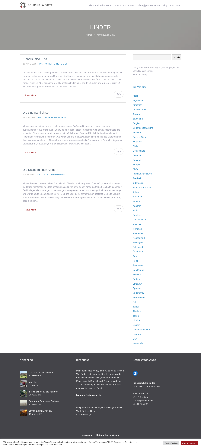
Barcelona (138, 119)
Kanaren (137, 206)
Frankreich (138, 178)
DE (172, 5)
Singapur (137, 284)
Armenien (137, 105)
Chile (135, 146)
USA (135, 339)
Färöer (136, 169)
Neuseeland (139, 238)
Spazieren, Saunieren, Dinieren (44, 401)
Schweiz (137, 274)
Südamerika (139, 293)
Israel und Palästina (142, 187)
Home (89, 35)
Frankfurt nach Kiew (142, 174)
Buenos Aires (139, 137)
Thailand (137, 311)
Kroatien (137, 215)
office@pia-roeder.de (148, 5)
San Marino (138, 270)
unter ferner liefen (56, 64)
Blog (165, 5)
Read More (30, 95)
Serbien (136, 279)
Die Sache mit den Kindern (40, 169)
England (137, 160)
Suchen (177, 57)
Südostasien (139, 297)
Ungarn (136, 325)
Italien (136, 192)
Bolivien (137, 132)
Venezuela (138, 343)
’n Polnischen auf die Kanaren (43, 392)
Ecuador (137, 155)
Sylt (134, 302)
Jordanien (137, 196)
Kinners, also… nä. (35, 59)
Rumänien (138, 265)
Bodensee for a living (143, 128)
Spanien (137, 288)
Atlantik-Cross (139, 109)
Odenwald (138, 247)
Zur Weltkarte (139, 87)
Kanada (136, 201)
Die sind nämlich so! (36, 112)
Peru (135, 256)
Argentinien (138, 100)
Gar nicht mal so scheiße (41, 372)
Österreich (138, 251)
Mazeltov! (33, 382)
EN (178, 5)
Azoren (136, 114)
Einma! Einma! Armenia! (40, 411)
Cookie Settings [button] (171, 443)
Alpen (136, 96)
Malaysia (137, 224)
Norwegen (138, 242)
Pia (40, 64)
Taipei (136, 307)
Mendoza (137, 229)
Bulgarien (137, 142)
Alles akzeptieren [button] (189, 443)
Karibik (136, 210)
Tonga (136, 316)
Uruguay (137, 334)
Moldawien (138, 233)
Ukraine (136, 320)
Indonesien (138, 183)
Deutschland (139, 151)
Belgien (136, 123)
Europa (136, 164)
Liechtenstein (139, 219)
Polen (136, 261)
